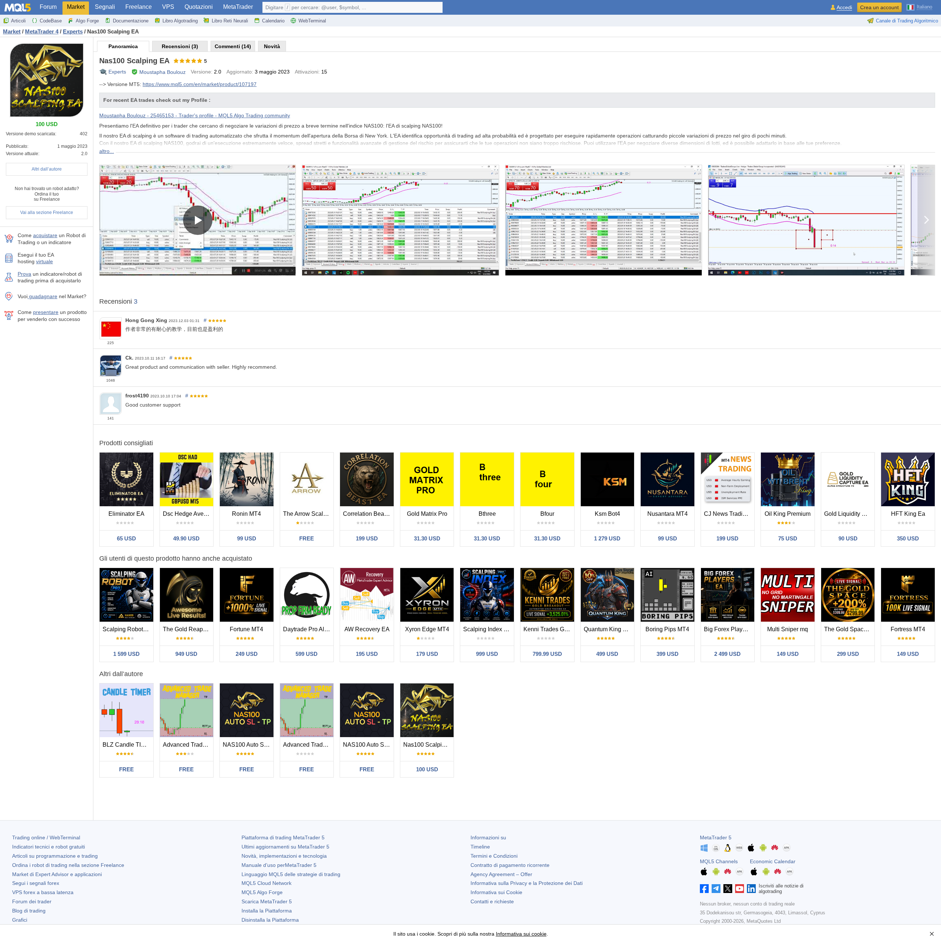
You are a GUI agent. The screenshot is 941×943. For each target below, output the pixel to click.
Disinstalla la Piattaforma (270, 920)
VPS (168, 7)
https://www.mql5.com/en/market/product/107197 (200, 84)
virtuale (44, 261)
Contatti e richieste (492, 901)
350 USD (908, 538)
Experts (117, 72)
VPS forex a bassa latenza (43, 892)
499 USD (607, 654)
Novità (272, 46)
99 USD (246, 538)
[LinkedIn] (751, 888)
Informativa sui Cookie (496, 892)
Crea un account (879, 7)
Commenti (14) (233, 46)
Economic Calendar (772, 861)
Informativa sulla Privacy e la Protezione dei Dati (526, 883)
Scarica (266, 901)
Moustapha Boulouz (162, 72)
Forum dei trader (31, 901)
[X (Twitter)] (727, 888)
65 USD (126, 538)
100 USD (427, 769)
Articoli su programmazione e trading (55, 856)
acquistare (45, 235)
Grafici (19, 920)
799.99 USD (547, 654)
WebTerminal (312, 21)
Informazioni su (488, 837)
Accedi (844, 7)
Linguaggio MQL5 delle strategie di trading (290, 874)
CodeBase (51, 21)
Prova (24, 274)
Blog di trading (29, 911)
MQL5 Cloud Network (266, 883)
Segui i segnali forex (35, 883)
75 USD (787, 538)
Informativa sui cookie (521, 934)
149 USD (788, 654)
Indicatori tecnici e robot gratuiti (48, 847)
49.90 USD (186, 538)
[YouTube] (739, 888)
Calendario (273, 21)
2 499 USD (727, 654)
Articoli (18, 21)
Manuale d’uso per (278, 865)
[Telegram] (716, 888)
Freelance (138, 7)
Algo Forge (87, 21)
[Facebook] (704, 888)
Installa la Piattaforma (266, 911)
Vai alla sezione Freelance (46, 212)
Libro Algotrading (180, 21)
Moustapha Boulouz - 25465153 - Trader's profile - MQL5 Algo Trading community (194, 115)
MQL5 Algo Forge (262, 892)
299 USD (848, 654)
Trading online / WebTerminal (46, 837)
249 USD (247, 654)
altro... (106, 151)
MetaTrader (238, 7)
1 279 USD (607, 538)
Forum (48, 7)
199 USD (367, 538)
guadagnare (42, 296)
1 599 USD (126, 654)
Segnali (105, 7)
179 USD (427, 654)
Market (76, 7)
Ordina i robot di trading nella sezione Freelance (68, 865)
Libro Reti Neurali (230, 21)
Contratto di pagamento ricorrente (510, 865)
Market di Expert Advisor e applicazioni (57, 874)
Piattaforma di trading (283, 837)
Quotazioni (199, 7)
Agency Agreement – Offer (501, 874)
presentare (45, 312)
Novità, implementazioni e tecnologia (284, 856)
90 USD (848, 538)
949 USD (186, 654)
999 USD (487, 654)
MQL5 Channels (719, 861)
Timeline (480, 847)
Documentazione (131, 21)
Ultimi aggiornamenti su (285, 847)
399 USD (667, 654)
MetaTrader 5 (715, 837)
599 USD (307, 654)
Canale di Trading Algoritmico (907, 21)
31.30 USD (427, 538)
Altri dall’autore (47, 169)
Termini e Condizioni (494, 856)
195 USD (367, 654)
